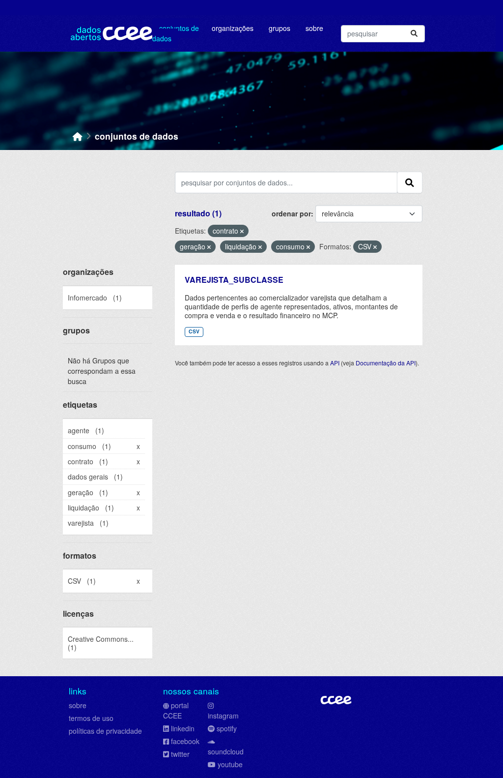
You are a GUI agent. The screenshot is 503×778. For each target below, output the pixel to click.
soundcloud (226, 751)
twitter (180, 754)
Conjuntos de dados (175, 33)
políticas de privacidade (105, 731)
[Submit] (414, 33)
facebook (185, 741)
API (334, 363)
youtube (230, 764)
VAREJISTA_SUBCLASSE (234, 279)
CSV (194, 331)
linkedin (183, 728)
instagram (223, 715)
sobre (77, 705)
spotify (227, 728)
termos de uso (91, 718)
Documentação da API (386, 363)
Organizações (232, 28)
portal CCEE (176, 710)
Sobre (314, 28)
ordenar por (291, 213)
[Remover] (242, 231)
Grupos (279, 28)
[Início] (78, 136)
